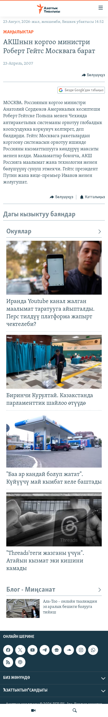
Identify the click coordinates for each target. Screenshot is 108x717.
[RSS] (8, 662)
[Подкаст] (20, 662)
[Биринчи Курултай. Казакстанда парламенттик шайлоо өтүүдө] (54, 362)
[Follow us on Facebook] (8, 650)
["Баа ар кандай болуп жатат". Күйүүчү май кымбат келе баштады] (54, 441)
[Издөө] (75, 710)
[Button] (93, 75)
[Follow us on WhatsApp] (93, 650)
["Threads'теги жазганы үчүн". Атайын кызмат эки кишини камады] (54, 519)
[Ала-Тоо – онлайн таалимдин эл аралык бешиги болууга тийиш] (23, 608)
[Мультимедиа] (33, 710)
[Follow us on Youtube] (32, 650)
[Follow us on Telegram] (45, 650)
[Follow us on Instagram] (81, 650)
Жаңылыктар (18, 32)
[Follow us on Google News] (57, 650)
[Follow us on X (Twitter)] (20, 650)
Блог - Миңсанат (30, 589)
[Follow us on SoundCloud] (69, 650)
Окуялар (18, 231)
